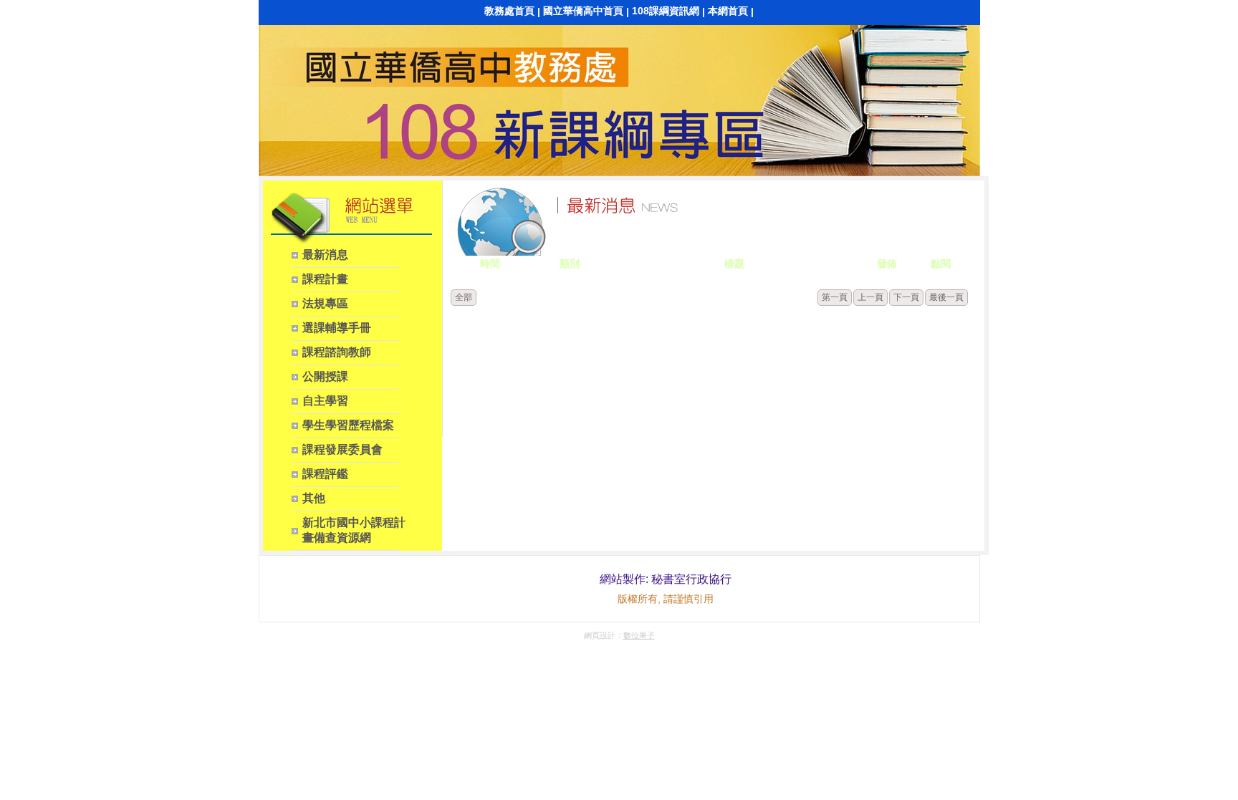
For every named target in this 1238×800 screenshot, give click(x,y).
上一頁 (870, 297)
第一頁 (835, 297)
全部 (463, 297)
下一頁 (906, 297)
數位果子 (639, 635)
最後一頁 (946, 297)
